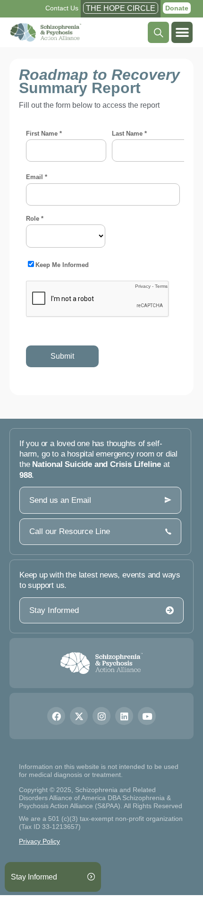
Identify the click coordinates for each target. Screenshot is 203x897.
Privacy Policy (39, 841)
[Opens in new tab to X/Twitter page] (79, 716)
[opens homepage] (45, 32)
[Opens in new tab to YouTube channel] (147, 716)
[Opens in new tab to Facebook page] (56, 716)
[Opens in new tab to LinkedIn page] (124, 716)
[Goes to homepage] (102, 663)
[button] (182, 32)
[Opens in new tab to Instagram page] (101, 716)
